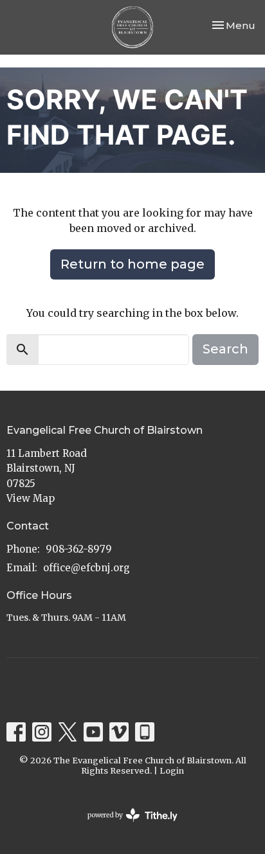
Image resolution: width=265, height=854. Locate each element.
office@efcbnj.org (86, 568)
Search (225, 349)
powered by (126, 826)
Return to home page (132, 264)
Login (172, 770)
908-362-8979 (79, 549)
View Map (30, 498)
